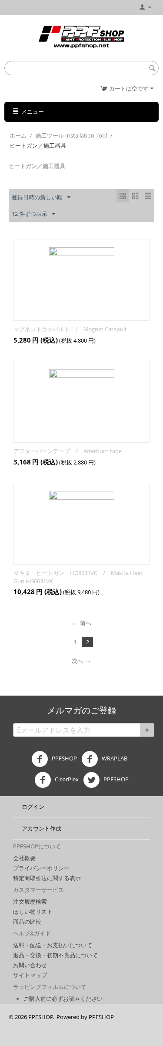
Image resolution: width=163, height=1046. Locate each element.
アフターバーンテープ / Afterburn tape (67, 451)
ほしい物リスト (33, 911)
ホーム (18, 135)
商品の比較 (27, 921)
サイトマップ (30, 975)
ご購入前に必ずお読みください (63, 998)
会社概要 (24, 858)
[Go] (147, 730)
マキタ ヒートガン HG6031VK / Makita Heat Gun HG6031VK (78, 577)
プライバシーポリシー (41, 868)
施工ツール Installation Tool (71, 135)
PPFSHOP (63, 758)
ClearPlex (66, 779)
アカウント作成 (41, 828)
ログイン (33, 807)
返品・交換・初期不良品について (55, 955)
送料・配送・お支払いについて (52, 945)
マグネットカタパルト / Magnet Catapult (70, 329)
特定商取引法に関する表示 (47, 878)
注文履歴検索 (30, 901)
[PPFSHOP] (81, 36)
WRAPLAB (113, 758)
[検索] (152, 68)
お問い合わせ (30, 965)
